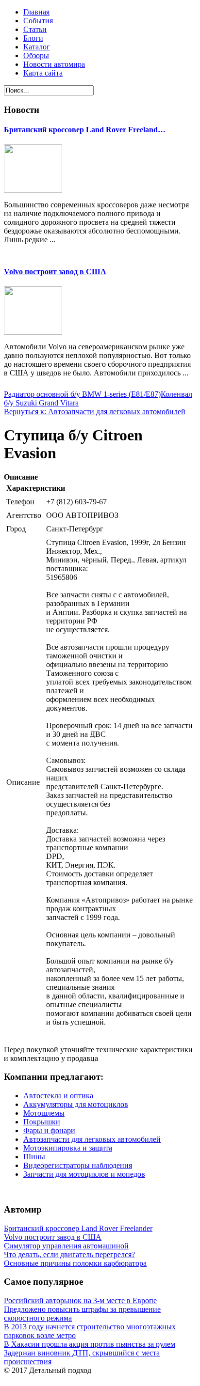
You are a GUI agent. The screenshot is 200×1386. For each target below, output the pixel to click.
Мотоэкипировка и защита (67, 1148)
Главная (36, 12)
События (38, 20)
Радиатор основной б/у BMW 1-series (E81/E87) (82, 394)
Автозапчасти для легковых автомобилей (92, 1139)
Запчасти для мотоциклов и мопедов (84, 1174)
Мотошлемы (44, 1113)
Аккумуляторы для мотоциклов (75, 1104)
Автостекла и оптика (58, 1095)
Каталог (36, 47)
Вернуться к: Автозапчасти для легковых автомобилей (94, 411)
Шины (34, 1156)
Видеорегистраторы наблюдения (77, 1165)
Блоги (33, 38)
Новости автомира (54, 64)
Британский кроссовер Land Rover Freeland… (85, 129)
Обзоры (36, 55)
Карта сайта (43, 73)
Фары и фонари (49, 1130)
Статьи (35, 29)
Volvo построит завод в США (55, 271)
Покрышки (41, 1122)
